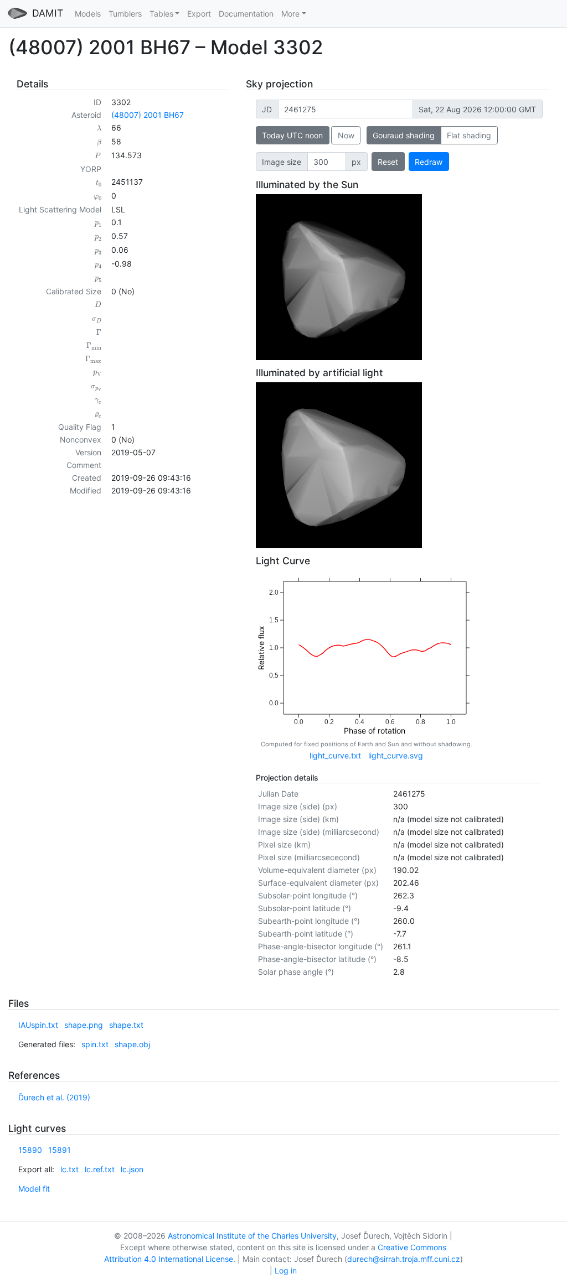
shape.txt (126, 1025)
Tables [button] (161, 13)
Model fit (34, 1188)
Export (199, 13)
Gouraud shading (404, 135)
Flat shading (469, 135)
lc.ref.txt (100, 1169)
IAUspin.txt (38, 1025)
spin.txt (95, 1044)
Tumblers (125, 13)
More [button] (290, 13)
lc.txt (69, 1169)
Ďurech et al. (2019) (54, 1097)
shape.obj (132, 1044)
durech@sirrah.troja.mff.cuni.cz (403, 1259)
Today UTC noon (292, 135)
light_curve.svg (395, 755)
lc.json (132, 1169)
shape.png (83, 1025)
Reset (388, 162)
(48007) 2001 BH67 (147, 114)
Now (346, 135)
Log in (286, 1270)
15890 (30, 1150)
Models (88, 13)
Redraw (428, 162)
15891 (59, 1150)
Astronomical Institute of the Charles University (252, 1235)
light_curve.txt (335, 755)
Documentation (246, 13)
